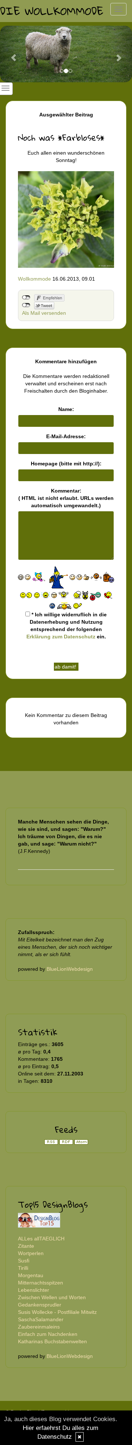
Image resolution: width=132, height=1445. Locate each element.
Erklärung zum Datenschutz (60, 636)
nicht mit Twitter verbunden (26, 305)
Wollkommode (34, 279)
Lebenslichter (33, 1290)
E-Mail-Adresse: (66, 436)
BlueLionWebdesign (70, 969)
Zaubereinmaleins (39, 1327)
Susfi (23, 1261)
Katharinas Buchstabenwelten (52, 1341)
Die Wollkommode (51, 11)
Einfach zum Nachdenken (47, 1334)
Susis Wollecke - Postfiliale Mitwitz (57, 1312)
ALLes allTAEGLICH (41, 1239)
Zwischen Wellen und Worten (52, 1297)
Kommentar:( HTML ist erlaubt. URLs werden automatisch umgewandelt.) (66, 498)
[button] (10, 54)
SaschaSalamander (40, 1319)
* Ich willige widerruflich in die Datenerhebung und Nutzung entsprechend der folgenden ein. (66, 625)
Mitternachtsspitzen (40, 1283)
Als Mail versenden (44, 313)
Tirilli (23, 1268)
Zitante (26, 1246)
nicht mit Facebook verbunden (26, 297)
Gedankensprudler (39, 1305)
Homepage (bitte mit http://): (66, 463)
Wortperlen (31, 1253)
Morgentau (30, 1275)
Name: (66, 409)
